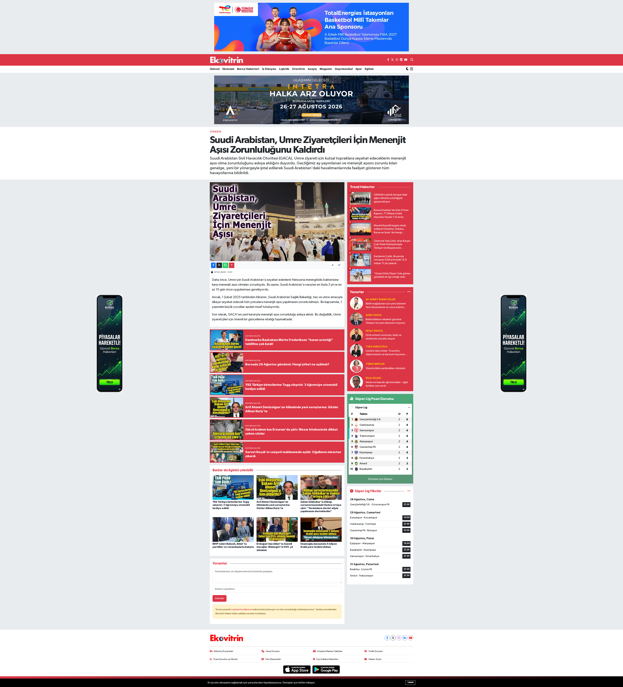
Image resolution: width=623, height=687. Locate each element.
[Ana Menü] (411, 69)
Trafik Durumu (375, 651)
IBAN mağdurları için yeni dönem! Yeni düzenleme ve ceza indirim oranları (386, 305)
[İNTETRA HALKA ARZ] (311, 99)
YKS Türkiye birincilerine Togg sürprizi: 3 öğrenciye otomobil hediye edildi (231, 505)
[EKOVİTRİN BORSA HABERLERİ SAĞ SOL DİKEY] (109, 343)
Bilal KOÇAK (373, 378)
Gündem (215, 131)
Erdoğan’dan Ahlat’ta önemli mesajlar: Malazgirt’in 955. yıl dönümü (275, 547)
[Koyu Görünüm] (407, 69)
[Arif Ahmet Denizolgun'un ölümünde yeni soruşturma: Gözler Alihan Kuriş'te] (277, 487)
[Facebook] (387, 637)
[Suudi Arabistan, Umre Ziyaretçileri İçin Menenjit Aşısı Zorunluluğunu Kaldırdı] (277, 221)
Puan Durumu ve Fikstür (226, 659)
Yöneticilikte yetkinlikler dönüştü (385, 368)
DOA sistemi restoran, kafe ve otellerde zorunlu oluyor (384, 337)
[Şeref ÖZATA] (356, 319)
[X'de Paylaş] (219, 265)
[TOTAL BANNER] (311, 27)
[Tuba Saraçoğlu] (356, 350)
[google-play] (326, 669)
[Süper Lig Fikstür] (408, 491)
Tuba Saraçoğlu (376, 346)
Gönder (219, 598)
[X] (393, 637)
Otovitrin (298, 69)
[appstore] (297, 669)
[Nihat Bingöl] (356, 334)
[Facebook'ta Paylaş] (213, 265)
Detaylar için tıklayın (380, 479)
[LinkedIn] (404, 637)
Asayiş (312, 69)
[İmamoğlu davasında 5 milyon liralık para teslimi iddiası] (321, 529)
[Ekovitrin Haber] (227, 60)
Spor (358, 69)
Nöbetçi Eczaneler (223, 651)
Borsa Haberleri (248, 69)
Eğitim (369, 69)
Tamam (410, 682)
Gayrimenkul (344, 69)
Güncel (215, 69)
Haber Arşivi (375, 659)
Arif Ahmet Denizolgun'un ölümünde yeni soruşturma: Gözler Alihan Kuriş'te (273, 505)
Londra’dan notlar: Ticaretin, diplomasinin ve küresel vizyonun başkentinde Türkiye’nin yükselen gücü (385, 352)
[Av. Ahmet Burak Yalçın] (356, 303)
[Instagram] (399, 637)
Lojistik (284, 69)
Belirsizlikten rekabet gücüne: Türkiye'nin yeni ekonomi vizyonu (385, 321)
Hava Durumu (273, 651)
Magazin (326, 69)
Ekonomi (228, 69)
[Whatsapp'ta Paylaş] (225, 265)
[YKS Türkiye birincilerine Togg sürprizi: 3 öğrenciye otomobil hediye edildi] (233, 487)
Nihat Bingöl (374, 331)
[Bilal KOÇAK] (356, 381)
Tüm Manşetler (273, 659)
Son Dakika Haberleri (327, 659)
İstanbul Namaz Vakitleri (329, 651)
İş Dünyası (269, 69)
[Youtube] (410, 637)
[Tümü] (408, 291)
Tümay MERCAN (375, 364)
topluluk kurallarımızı (242, 609)
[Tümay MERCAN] (356, 366)
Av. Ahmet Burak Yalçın (380, 299)
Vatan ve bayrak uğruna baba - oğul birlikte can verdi (387, 384)
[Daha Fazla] (231, 265)
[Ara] (411, 60)
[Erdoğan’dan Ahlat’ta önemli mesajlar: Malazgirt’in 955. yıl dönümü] (277, 529)
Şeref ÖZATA (373, 315)
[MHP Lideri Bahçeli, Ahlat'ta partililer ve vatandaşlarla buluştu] (233, 529)
